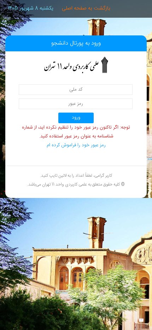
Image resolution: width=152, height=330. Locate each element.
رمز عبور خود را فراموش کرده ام (76, 145)
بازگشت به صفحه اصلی (86, 8)
